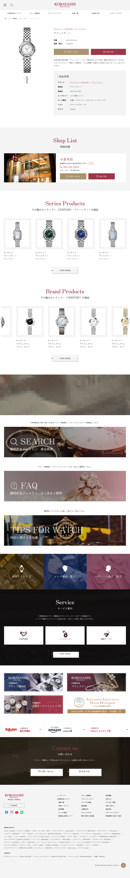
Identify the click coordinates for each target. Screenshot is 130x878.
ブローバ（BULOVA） (29, 842)
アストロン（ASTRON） (12, 842)
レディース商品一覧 (107, 576)
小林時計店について (14, 13)
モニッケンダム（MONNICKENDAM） (81, 856)
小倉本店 (66, 159)
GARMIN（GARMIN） (52, 845)
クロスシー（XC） (25, 845)
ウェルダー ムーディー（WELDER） (72, 845)
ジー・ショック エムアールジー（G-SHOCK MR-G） (54, 842)
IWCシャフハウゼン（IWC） (42, 831)
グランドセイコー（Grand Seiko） (64, 831)
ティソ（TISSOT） (28, 834)
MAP (91, 163)
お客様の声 (95, 13)
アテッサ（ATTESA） (11, 845)
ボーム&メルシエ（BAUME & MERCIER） (49, 834)
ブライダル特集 (86, 802)
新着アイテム (20, 576)
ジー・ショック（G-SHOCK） (82, 842)
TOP (5, 18)
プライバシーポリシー (113, 813)
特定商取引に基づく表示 (113, 816)
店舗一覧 (75, 13)
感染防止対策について (65, 816)
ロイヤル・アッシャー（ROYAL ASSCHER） (18, 856)
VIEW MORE (65, 270)
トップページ (61, 795)
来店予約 (110, 51)
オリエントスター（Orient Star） (66, 848)
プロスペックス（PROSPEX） (102, 839)
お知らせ (108, 799)
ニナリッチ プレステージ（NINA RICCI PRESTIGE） (50, 856)
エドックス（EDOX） (59, 836)
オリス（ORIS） (73, 836)
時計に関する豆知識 (87, 816)
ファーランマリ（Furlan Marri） (92, 834)
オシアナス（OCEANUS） (102, 842)
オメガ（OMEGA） (10, 831)
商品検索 (14, 805)
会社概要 (61, 809)
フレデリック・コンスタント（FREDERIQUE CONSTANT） (99, 836)
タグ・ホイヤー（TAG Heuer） (108, 831)
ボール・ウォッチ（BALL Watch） (39, 836)
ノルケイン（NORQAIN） (12, 834)
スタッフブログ (115, 13)
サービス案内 (62, 813)
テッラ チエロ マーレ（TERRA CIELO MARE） (19, 848)
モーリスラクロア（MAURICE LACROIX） (17, 839)
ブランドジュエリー (55, 13)
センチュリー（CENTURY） (64, 29)
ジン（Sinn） (8, 836)
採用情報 (108, 795)
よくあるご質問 (111, 802)
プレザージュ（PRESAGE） (82, 839)
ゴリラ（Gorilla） (84, 848)
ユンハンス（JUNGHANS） (41, 839)
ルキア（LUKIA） (38, 845)
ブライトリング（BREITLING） (86, 831)
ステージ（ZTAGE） (92, 845)
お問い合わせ (72, 51)
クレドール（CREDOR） (72, 834)
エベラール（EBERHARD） (112, 834)
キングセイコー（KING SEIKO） (61, 839)
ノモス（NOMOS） (20, 836)
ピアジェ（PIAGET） (24, 831)
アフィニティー (23, 18)
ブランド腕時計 (34, 13)
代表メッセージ (63, 806)
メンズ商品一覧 (63, 576)
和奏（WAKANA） (100, 856)
